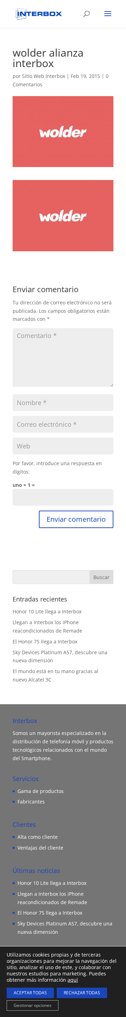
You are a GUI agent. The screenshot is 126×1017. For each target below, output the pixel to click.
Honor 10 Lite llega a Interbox (47, 611)
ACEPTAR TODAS (30, 993)
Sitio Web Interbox (43, 76)
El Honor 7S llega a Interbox (45, 641)
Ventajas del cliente (40, 847)
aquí (73, 979)
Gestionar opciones (32, 1005)
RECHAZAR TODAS (82, 993)
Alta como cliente (38, 837)
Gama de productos (41, 791)
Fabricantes (31, 801)
